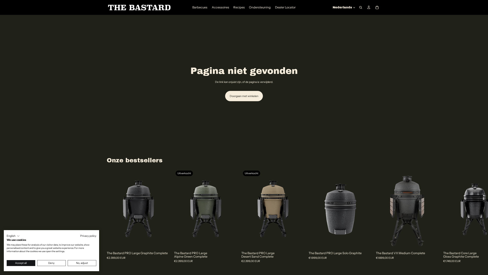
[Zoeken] (360, 7)
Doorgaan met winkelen (244, 96)
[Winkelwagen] (377, 7)
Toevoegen (167, 242)
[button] (13, 236)
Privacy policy (88, 235)
